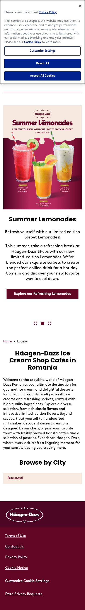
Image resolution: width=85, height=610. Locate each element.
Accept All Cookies (42, 75)
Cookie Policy (32, 42)
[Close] (80, 6)
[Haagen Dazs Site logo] (24, 514)
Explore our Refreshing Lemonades (42, 293)
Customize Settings (42, 50)
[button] (35, 323)
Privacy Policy (48, 12)
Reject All (42, 63)
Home (7, 341)
